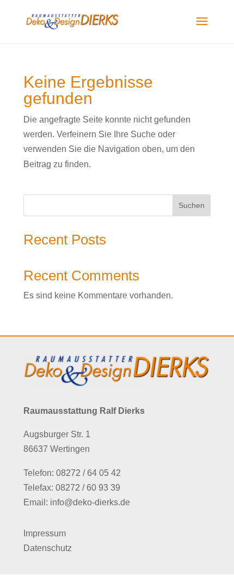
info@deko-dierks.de (90, 502)
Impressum (44, 533)
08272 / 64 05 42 (88, 473)
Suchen (191, 205)
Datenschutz (47, 548)
